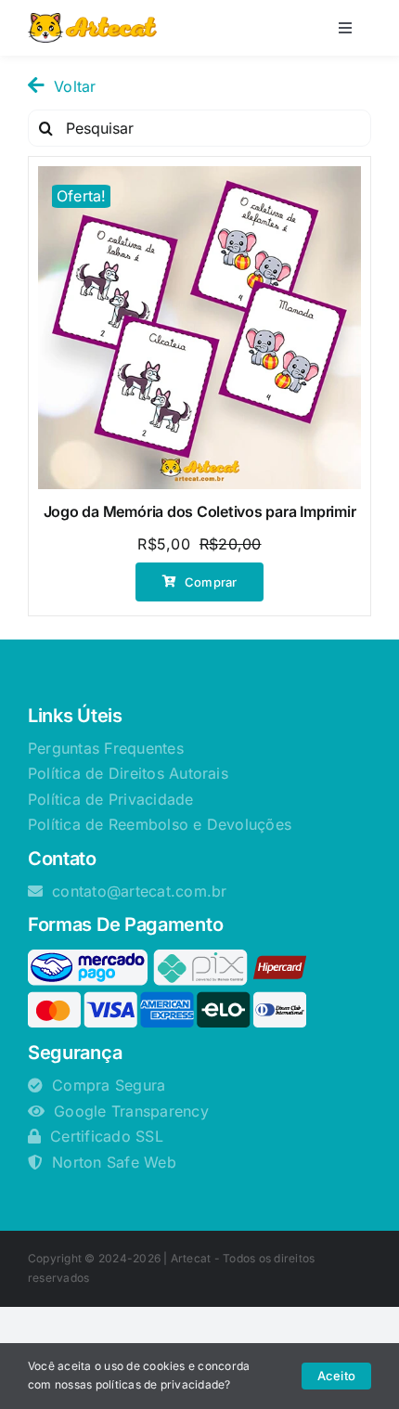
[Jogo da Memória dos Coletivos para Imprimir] (199, 327)
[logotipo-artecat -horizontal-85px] (92, 20)
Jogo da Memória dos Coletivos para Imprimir (200, 511)
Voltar (75, 86)
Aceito (336, 1375)
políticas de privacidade (160, 1384)
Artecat (191, 1258)
